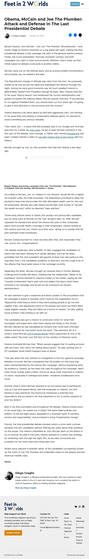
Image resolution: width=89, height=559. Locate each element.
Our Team (68, 525)
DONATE (75, 4)
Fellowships (80, 522)
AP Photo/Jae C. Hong (42, 188)
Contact (79, 533)
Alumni (66, 537)
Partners (67, 528)
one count (35, 130)
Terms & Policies (79, 541)
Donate (79, 537)
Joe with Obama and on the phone (56, 137)
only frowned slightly (38, 333)
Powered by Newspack (76, 555)
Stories (79, 518)
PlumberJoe (72, 133)
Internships (80, 528)
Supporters (68, 532)
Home (66, 518)
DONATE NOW (13, 533)
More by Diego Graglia (25, 488)
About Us (68, 521)
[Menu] (83, 4)
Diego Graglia (19, 36)
